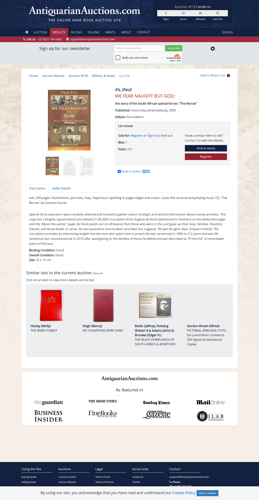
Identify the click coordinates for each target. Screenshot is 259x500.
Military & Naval (103, 76)
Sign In (152, 135)
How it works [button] (206, 148)
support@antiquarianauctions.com (185, 477)
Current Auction (67, 477)
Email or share (131, 171)
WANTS (110, 32)
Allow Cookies (207, 493)
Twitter (136, 482)
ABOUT (126, 32)
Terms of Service (104, 482)
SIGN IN (227, 32)
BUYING (76, 32)
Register (137, 135)
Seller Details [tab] (61, 188)
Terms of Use (102, 477)
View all (98, 273)
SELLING (94, 32)
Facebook (137, 477)
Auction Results (53, 76)
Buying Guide (28, 477)
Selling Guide (28, 482)
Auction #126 (78, 76)
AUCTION (40, 32)
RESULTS (59, 32)
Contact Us (193, 140)
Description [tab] (37, 188)
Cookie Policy (184, 492)
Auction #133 (186, 6)
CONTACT (143, 32)
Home (33, 76)
